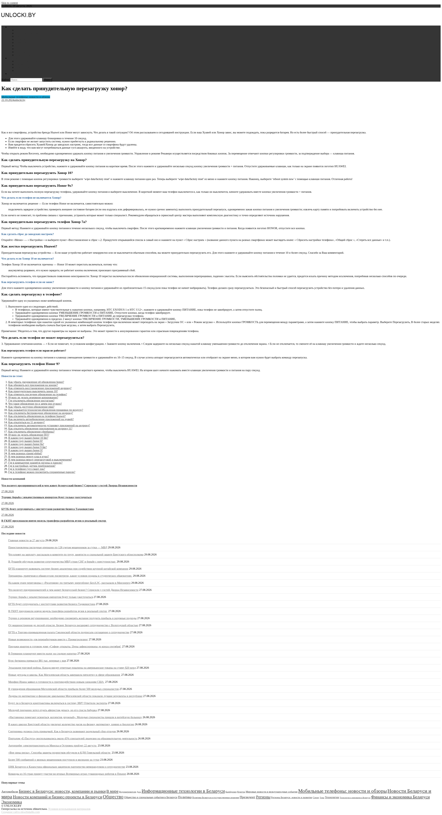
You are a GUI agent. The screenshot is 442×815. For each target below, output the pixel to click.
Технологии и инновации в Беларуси (355, 798)
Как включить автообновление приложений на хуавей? (41, 419)
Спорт (316, 797)
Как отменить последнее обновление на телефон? (37, 394)
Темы (322, 798)
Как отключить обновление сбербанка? (31, 431)
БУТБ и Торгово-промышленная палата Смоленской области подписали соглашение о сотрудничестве (68, 632)
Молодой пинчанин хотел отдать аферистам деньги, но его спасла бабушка (52, 710)
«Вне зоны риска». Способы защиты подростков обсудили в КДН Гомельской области (59, 752)
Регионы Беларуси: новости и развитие (291, 797)
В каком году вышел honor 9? (25, 450)
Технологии (332, 797)
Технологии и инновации (30, 36)
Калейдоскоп (231, 792)
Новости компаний (26, 54)
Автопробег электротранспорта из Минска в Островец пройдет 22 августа (52, 745)
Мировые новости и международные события (271, 791)
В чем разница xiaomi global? (25, 453)
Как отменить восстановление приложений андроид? (39, 388)
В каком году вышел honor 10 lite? (28, 437)
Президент (247, 797)
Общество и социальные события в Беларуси (150, 797)
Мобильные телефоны (28, 61)
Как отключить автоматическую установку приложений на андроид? (49, 425)
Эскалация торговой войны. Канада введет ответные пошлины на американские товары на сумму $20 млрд (72, 667)
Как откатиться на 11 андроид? (26, 422)
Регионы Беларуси (26, 48)
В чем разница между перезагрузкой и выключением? (40, 459)
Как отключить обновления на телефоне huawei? (37, 416)
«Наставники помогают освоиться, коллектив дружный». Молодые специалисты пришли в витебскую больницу (75, 717)
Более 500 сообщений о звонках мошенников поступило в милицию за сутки (53, 759)
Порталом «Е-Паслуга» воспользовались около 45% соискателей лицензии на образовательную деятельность (72, 738)
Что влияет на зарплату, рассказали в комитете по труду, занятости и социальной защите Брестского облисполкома (75, 554)
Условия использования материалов (69, 808)
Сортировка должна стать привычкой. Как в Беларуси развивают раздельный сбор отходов (62, 731)
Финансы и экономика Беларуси (400, 796)
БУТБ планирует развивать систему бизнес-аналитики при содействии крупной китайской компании (68, 568)
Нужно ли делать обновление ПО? (28, 434)
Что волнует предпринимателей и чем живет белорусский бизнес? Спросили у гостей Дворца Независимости (69, 485)
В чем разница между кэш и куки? (28, 456)
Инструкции (15, 58)
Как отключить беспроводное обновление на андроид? (40, 413)
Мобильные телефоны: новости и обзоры (25, 96)
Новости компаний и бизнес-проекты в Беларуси (57, 796)
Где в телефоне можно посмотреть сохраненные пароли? (41, 472)
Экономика (11, 801)
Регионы (263, 797)
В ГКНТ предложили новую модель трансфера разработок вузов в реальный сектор (54, 520)
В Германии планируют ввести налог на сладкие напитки (42, 653)
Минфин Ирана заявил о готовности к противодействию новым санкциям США (56, 681)
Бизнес (19, 30)
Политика (21, 45)
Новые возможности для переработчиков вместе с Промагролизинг (48, 639)
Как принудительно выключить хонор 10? (33, 391)
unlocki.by (19, 100)
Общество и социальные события (35, 42)
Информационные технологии (33, 39)
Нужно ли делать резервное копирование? (33, 397)
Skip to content (9, 2)
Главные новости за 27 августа (26, 540)
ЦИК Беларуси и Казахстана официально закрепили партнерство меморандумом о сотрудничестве (66, 766)
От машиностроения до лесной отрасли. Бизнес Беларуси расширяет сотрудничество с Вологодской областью (73, 625)
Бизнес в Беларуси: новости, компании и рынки (62, 791)
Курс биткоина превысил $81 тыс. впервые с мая (37, 660)
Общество (113, 796)
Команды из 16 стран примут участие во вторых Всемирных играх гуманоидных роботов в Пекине (67, 773)
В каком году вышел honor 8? (25, 441)
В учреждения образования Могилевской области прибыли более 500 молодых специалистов (63, 688)
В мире (112, 791)
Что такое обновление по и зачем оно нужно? (35, 403)
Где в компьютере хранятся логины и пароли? (35, 462)
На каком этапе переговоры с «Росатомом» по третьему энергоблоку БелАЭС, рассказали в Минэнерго (69, 582)
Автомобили (22, 64)
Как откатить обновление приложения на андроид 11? (40, 428)
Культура (241, 792)
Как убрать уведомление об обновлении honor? (36, 381)
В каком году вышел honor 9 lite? (27, 447)
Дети (18, 70)
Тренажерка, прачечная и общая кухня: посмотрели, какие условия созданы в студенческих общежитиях (70, 575)
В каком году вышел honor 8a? (26, 444)
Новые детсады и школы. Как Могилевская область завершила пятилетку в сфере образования (64, 674)
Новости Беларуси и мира (23, 27)
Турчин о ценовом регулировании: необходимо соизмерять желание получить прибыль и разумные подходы (72, 618)
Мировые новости (26, 51)
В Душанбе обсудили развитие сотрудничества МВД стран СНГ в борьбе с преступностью (62, 561)
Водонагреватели (25, 67)
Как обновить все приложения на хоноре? (33, 385)
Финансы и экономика (28, 33)
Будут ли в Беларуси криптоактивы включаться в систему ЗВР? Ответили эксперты (57, 703)
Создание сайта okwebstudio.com (20, 812)
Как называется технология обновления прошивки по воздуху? (45, 409)
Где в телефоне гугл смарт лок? (26, 468)
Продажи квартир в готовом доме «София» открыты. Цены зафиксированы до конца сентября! (64, 646)
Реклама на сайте (18, 73)
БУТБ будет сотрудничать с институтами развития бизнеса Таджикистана (47, 508)
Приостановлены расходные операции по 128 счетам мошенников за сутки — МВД (57, 547)
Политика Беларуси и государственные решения (215, 797)
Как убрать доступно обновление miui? (31, 406)
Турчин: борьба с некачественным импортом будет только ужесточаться (46, 497)
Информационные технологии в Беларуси (183, 791)
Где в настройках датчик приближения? (31, 465)
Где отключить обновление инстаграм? (31, 400)
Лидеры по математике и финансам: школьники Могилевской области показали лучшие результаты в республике (75, 696)
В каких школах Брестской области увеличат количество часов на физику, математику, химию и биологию (71, 724)
